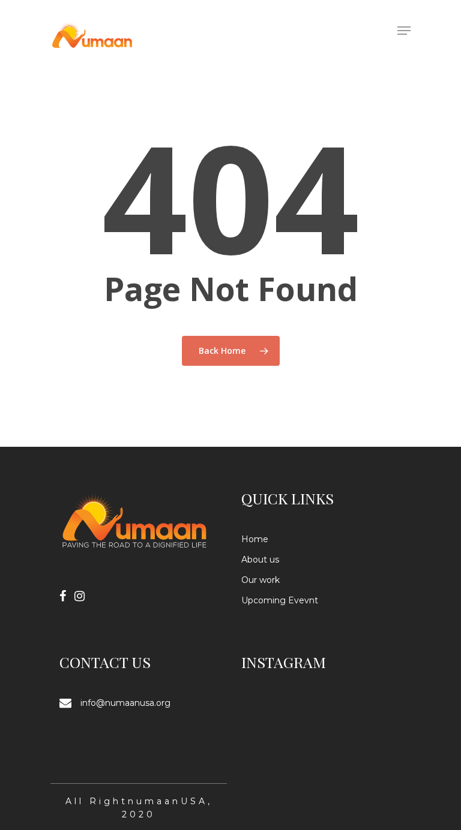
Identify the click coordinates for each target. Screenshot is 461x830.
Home (254, 539)
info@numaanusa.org (125, 702)
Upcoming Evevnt (279, 600)
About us (260, 559)
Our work (260, 580)
